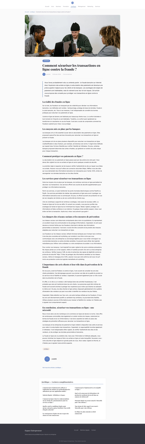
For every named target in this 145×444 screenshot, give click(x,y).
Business (58, 6)
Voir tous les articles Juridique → (52, 367)
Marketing (90, 6)
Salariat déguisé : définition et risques (54, 395)
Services (97, 6)
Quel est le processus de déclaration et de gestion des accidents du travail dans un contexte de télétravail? (87, 395)
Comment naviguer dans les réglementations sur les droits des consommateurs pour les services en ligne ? (56, 400)
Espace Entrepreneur (33, 430)
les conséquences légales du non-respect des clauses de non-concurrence (56, 414)
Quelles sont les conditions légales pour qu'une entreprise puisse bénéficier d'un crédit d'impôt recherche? (56, 408)
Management (81, 6)
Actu (52, 6)
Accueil (47, 6)
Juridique (73, 6)
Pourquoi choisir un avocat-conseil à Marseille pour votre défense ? (88, 401)
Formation (66, 6)
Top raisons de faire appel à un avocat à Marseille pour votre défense (86, 407)
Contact (93, 430)
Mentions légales (84, 430)
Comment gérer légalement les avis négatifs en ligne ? (88, 388)
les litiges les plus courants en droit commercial (85, 412)
